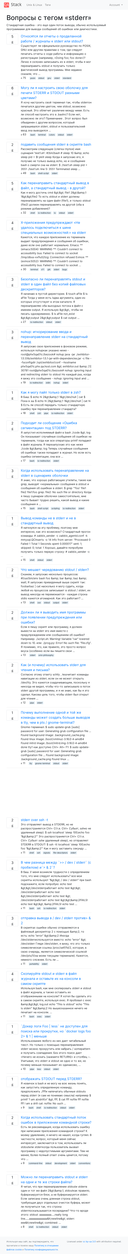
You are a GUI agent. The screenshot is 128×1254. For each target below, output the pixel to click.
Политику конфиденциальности (41, 1249)
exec (39, 1016)
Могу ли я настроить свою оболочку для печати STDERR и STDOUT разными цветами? (54, 93)
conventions (84, 1163)
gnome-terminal (42, 763)
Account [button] (115, 5)
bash (32, 134)
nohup (57, 382)
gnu (49, 78)
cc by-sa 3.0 (89, 1241)
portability (34, 964)
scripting (56, 508)
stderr (57, 78)
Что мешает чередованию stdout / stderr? (55, 570)
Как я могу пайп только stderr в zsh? (51, 392)
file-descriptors (60, 852)
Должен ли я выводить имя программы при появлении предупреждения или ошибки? (53, 617)
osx (39, 602)
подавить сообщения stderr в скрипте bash (56, 144)
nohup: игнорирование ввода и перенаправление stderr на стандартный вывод (54, 337)
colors (52, 134)
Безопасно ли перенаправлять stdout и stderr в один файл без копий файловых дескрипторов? (53, 284)
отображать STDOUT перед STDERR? (51, 1079)
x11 (42, 269)
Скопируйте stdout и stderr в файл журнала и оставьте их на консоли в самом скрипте (51, 979)
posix (32, 78)
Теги (48, 5)
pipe (46, 413)
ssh (38, 852)
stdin (48, 382)
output (56, 602)
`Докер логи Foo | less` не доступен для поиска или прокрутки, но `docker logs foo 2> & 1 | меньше (56, 1031)
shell (32, 213)
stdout (41, 78)
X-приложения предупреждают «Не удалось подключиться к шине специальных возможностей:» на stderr (53, 228)
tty (31, 763)
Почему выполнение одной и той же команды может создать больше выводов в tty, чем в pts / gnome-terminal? (55, 717)
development (61, 1163)
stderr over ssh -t (34, 820)
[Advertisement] (49, 794)
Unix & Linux (34, 5)
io (55, 213)
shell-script (43, 173)
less (39, 1069)
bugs (64, 269)
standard (67, 78)
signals (47, 852)
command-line (35, 1163)
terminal (42, 134)
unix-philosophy (46, 655)
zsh (39, 413)
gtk (49, 269)
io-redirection (44, 213)
